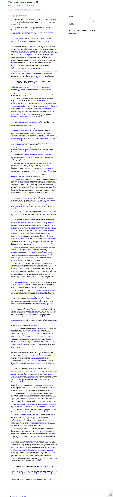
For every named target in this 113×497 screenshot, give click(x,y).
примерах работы (46, 273)
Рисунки (17, 9)
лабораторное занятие (32, 312)
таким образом (40, 247)
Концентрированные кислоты (44, 431)
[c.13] (50, 473)
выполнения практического (38, 358)
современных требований (18, 303)
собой (47, 357)
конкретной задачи (19, 362)
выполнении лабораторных (18, 114)
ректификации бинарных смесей (41, 86)
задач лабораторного (35, 457)
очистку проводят (23, 341)
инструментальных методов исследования (23, 102)
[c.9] (17, 438)
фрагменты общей (35, 422)
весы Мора (53, 282)
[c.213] (20, 140)
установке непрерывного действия (23, 343)
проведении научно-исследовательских (22, 116)
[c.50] (53, 293)
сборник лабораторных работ (28, 154)
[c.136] (39, 144)
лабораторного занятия (17, 67)
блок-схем (14, 379)
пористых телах (23, 73)
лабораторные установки (27, 224)
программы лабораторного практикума (29, 396)
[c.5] (18, 24)
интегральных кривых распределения (42, 75)
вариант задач (22, 311)
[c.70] (44, 316)
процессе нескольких (42, 187)
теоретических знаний (36, 298)
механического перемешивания (32, 132)
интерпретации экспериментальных (32, 111)
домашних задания (16, 265)
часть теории (31, 46)
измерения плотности (22, 282)
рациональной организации (22, 149)
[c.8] (13, 473)
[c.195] (55, 320)
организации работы (30, 65)
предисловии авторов (49, 186)
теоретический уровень (42, 363)
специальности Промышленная (46, 290)
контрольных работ (23, 71)
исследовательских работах (33, 339)
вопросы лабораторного (41, 309)
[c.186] (52, 466)
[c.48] (18, 473)
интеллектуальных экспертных (29, 414)
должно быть (14, 214)
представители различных (35, 227)
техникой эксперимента (48, 222)
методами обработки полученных (30, 105)
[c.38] (44, 287)
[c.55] (41, 68)
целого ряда (37, 76)
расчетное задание (49, 71)
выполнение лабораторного (43, 163)
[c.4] (12, 365)
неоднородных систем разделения (25, 416)
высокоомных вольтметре (22, 175)
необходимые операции (29, 377)
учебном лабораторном (18, 284)
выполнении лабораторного (24, 45)
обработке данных (45, 38)
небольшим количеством (47, 168)
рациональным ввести (37, 211)
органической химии (45, 154)
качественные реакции (36, 225)
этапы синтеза (17, 377)
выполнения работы (16, 363)
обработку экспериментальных (35, 52)
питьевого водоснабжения (20, 255)
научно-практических (46, 400)
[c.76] (33, 83)
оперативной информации (43, 355)
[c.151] (42, 176)
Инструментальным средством (39, 423)
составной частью (29, 182)
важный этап (37, 351)
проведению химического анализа (46, 300)
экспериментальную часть (18, 52)
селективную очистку (34, 336)
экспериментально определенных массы (22, 286)
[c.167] (24, 95)
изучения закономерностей (23, 86)
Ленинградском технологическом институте (40, 159)
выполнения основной (45, 324)
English (38, 9)
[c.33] (46, 411)
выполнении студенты (39, 73)
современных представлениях (27, 406)
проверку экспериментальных (45, 64)
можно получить (50, 175)
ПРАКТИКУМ (73, 34)
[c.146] (54, 401)
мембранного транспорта (35, 270)
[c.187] (35, 473)
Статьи (11, 9)
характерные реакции (34, 228)
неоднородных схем (16, 423)
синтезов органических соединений (43, 165)
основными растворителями (33, 330)
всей (28, 62)
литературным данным (24, 346)
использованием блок (32, 376)
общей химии (39, 292)
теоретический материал (18, 249)
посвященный (31, 213)
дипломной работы (16, 138)
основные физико (40, 255)
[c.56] (47, 305)
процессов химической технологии (40, 408)
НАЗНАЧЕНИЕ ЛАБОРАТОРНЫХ (23, 32)
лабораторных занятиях (17, 57)
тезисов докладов (36, 401)
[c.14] (34, 33)
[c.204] (40, 116)
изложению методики (47, 362)
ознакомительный (23, 167)
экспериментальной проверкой (44, 450)
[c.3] (19, 160)
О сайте (31, 9)
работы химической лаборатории (25, 222)
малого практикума (50, 228)
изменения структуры (37, 149)
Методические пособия (20, 94)
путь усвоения (26, 197)
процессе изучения (20, 263)
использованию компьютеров (19, 41)
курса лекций (31, 276)
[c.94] (40, 466)
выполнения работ (40, 170)
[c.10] (54, 171)
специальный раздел (20, 213)
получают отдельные (21, 227)
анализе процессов (16, 111)
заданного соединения (30, 233)
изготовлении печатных (41, 293)
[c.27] (35, 244)
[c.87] (18, 91)
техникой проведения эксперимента (43, 103)
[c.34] (39, 425)
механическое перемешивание (37, 136)
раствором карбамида (36, 133)
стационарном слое (16, 130)
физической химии (44, 108)
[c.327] (31, 125)
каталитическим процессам (21, 124)
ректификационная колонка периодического (38, 89)
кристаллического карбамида (30, 130)
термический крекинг (37, 122)
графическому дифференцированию (21, 75)
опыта (12, 447)
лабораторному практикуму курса (20, 87)
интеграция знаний (50, 106)
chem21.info (14, 496)
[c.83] (29, 473)
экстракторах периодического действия (42, 341)
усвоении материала (48, 266)
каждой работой (47, 45)
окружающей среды (39, 251)
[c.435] (46, 466)
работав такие (31, 442)
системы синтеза (45, 422)
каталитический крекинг (37, 124)
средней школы (27, 19)
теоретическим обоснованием (25, 450)
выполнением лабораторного (19, 271)
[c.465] (33, 29)
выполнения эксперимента (48, 49)
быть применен (48, 148)
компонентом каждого (29, 219)
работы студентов (43, 56)
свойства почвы (15, 257)
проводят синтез (19, 233)
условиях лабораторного (18, 176)
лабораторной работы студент (35, 371)
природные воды (48, 252)
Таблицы (24, 9)
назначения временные (17, 144)
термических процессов (24, 122)
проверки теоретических (25, 54)
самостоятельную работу (18, 420)
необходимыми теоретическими (20, 374)
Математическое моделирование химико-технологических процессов (36, 404)
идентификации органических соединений (41, 232)
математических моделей (43, 406)
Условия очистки (21, 344)
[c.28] (42, 260)
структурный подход (17, 370)
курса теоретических (27, 354)
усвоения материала (21, 238)
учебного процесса (51, 458)
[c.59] (24, 473)
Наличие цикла (18, 38)
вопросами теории (36, 360)
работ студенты (30, 252)
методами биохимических (23, 273)
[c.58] (36, 78)
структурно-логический (24, 148)
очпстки (46, 328)
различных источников (17, 254)
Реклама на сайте (21, 496)
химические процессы (25, 293)
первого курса (28, 198)
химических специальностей (35, 156)
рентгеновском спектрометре (38, 301)
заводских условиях (22, 336)
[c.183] (18, 347)
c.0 (50, 479)
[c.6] (12, 216)
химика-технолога (42, 100)
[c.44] (49, 278)
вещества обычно (38, 433)
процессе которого (23, 221)
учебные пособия (26, 409)
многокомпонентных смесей (43, 416)
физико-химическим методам (44, 303)
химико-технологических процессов (43, 113)
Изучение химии (18, 297)
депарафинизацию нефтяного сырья (32, 129)
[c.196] (36, 325)
